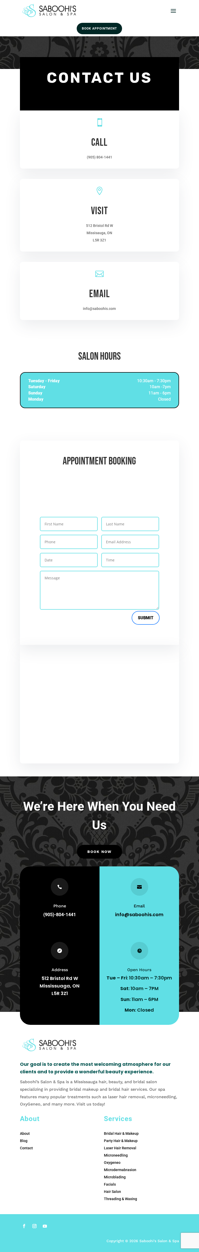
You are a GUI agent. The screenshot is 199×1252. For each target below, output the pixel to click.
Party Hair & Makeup (121, 1141)
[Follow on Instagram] (34, 1226)
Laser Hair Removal (120, 1148)
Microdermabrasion (120, 1170)
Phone (59, 905)
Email (99, 294)
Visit (99, 211)
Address (60, 969)
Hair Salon (112, 1192)
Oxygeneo (112, 1162)
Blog (23, 1141)
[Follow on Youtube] (45, 1226)
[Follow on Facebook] (24, 1226)
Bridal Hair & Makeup (121, 1133)
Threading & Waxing (120, 1199)
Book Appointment (99, 28)
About (25, 1133)
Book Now (99, 852)
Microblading (115, 1177)
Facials (110, 1184)
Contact (26, 1148)
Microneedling (116, 1155)
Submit (145, 617)
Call (99, 142)
